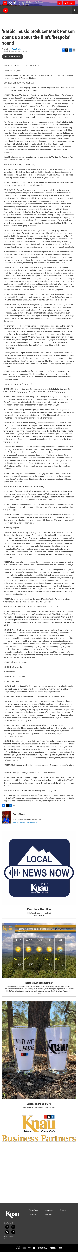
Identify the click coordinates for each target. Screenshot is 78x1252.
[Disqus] (39, 1175)
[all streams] (75, 10)
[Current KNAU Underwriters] (39, 1128)
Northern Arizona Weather (39, 982)
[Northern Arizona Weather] (39, 950)
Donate (70, 3)
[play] (5, 10)
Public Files (32, 1215)
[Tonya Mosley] (6, 817)
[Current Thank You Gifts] (39, 1050)
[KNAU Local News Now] (39, 868)
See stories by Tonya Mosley (25, 822)
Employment (49, 1210)
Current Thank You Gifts (39, 1103)
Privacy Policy (33, 1210)
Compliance (48, 1215)
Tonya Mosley (16, 49)
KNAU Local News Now (39, 909)
